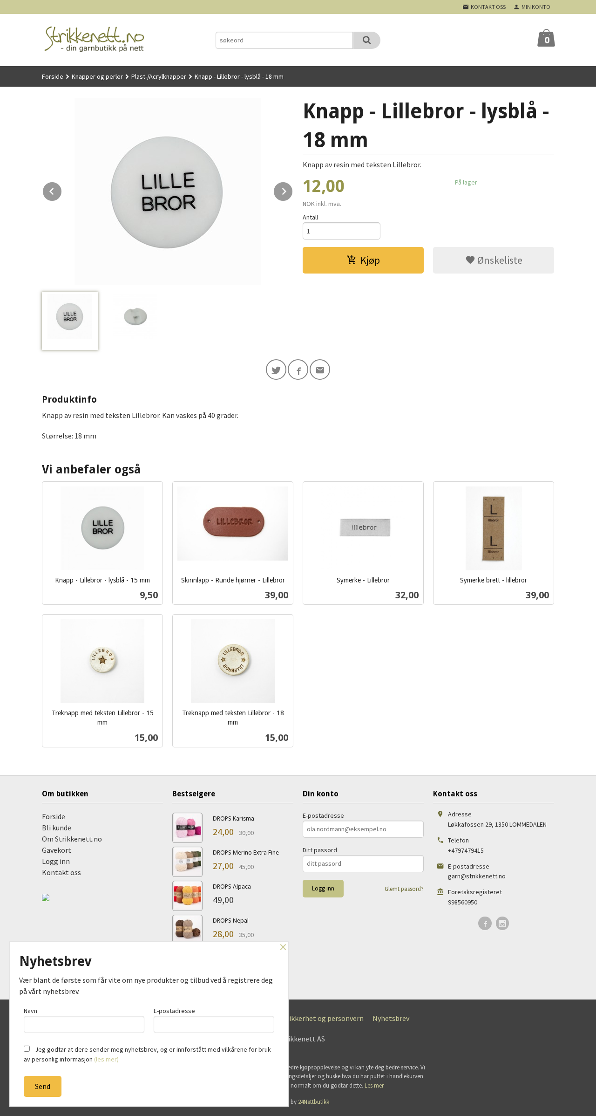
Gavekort (56, 850)
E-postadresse (323, 815)
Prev (61, 189)
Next (292, 189)
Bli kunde (56, 827)
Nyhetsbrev (390, 1018)
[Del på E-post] (320, 369)
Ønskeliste (498, 260)
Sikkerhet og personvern (324, 1018)
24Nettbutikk (313, 1102)
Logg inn (56, 861)
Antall (310, 217)
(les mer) (106, 1059)
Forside (52, 76)
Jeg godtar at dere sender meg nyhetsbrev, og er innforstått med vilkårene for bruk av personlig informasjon (147, 1054)
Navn (30, 1010)
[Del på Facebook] (298, 369)
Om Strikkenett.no (72, 838)
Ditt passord (320, 850)
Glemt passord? (404, 889)
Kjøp (370, 260)
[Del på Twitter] (276, 369)
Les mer (374, 1085)
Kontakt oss (61, 872)
